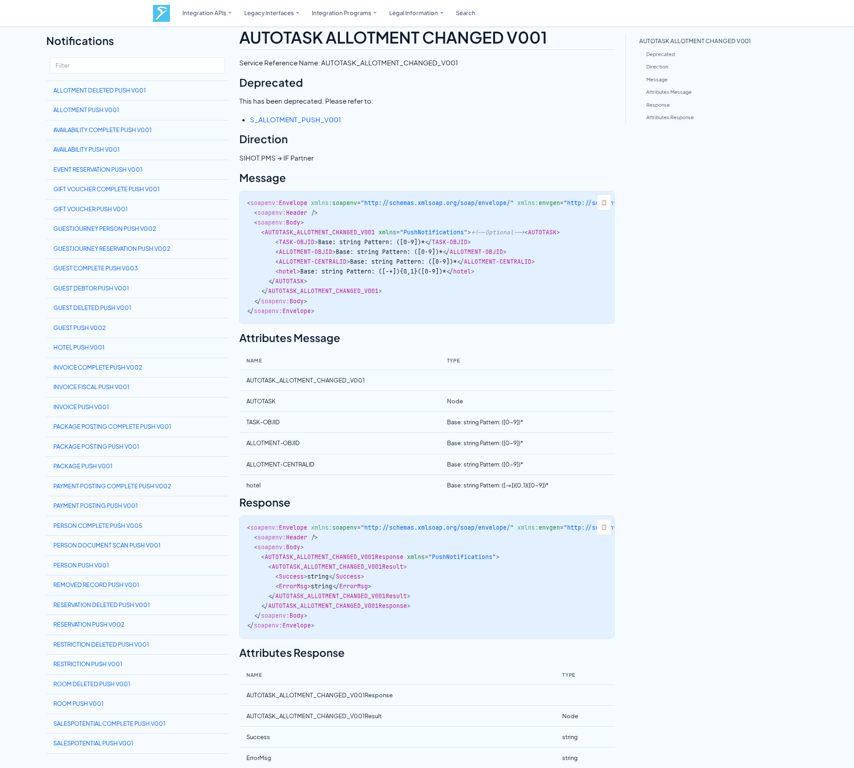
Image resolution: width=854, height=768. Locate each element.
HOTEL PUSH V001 (79, 347)
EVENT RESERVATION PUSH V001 (97, 169)
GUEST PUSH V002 (79, 327)
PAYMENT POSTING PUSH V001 (95, 505)
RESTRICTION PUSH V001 (87, 663)
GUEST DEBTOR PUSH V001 (91, 288)
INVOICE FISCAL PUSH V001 (91, 386)
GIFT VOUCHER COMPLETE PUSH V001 (106, 189)
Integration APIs (204, 12)
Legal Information (413, 12)
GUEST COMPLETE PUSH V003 (95, 268)
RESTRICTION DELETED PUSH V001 (101, 644)
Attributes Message (669, 92)
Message (657, 79)
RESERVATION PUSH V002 (89, 624)
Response (658, 105)
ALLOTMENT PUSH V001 (86, 109)
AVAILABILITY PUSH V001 (86, 149)
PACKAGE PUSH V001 (83, 466)
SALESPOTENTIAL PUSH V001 (93, 743)
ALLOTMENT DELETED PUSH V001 (99, 90)
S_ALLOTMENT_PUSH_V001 (295, 119)
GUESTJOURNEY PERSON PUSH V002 (104, 228)
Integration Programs (341, 12)
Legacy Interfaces (269, 12)
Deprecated (660, 54)
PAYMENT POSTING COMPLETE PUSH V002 (112, 486)
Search (465, 12)
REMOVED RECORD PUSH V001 (96, 584)
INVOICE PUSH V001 (81, 406)
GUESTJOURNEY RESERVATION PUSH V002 (111, 248)
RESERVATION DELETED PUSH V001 (101, 604)
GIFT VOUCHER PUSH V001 (90, 209)
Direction (657, 66)
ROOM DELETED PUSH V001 (91, 684)
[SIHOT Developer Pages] (161, 13)
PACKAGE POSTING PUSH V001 (96, 446)
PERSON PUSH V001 (81, 565)
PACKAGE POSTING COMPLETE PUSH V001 (112, 426)
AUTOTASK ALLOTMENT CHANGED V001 (695, 40)
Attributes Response (670, 117)
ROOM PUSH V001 (78, 703)
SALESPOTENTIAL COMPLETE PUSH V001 (109, 723)
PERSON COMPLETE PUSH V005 (97, 525)
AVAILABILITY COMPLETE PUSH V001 (102, 129)
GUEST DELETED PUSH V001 (92, 307)
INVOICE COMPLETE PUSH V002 (97, 367)
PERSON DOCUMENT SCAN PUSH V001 (107, 545)
